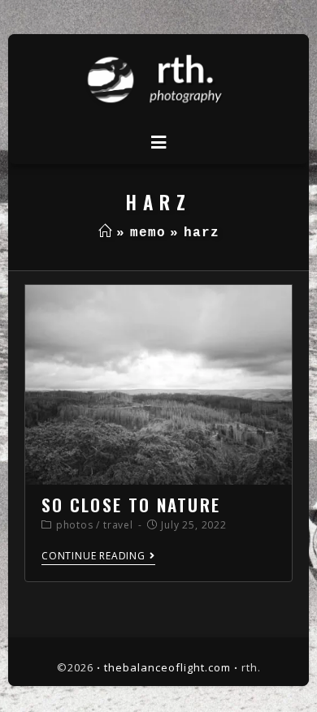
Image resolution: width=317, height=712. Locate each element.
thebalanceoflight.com (167, 667)
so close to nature (130, 504)
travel (118, 525)
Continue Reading (93, 556)
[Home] (105, 233)
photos (74, 525)
